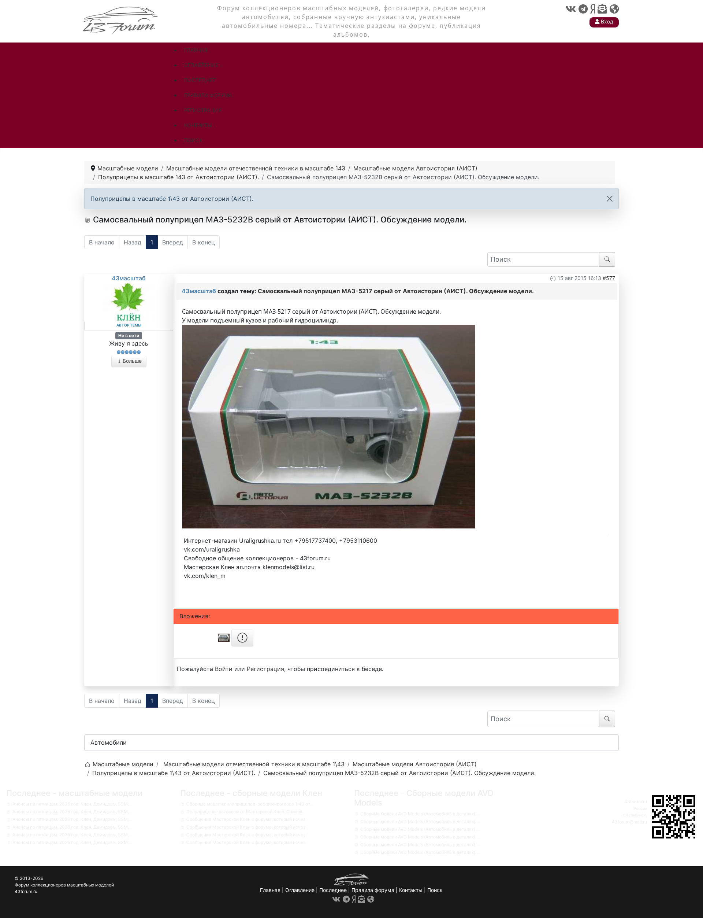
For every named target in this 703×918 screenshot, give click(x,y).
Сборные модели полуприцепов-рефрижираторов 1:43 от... (249, 804)
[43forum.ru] (121, 19)
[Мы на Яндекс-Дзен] (592, 9)
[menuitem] (195, 50)
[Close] (609, 198)
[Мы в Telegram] (583, 9)
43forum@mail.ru (629, 822)
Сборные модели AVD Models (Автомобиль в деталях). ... (420, 813)
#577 (609, 278)
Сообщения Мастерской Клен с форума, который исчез (245, 819)
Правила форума (373, 890)
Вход (606, 21)
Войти (224, 668)
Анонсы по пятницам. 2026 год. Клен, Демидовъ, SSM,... (72, 804)
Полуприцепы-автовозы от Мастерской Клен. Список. (244, 811)
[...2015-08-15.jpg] (328, 426)
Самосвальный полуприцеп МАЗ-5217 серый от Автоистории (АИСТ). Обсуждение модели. (396, 291)
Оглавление (300, 890)
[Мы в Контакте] (570, 9)
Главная (270, 890)
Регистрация (265, 668)
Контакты (411, 890)
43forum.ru (635, 801)
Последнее (333, 890)
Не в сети (128, 335)
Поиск (435, 890)
